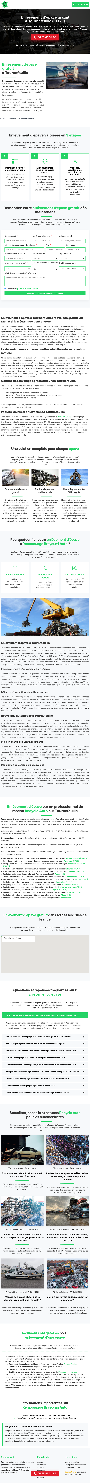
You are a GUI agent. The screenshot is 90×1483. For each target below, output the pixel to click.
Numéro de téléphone (41, 236)
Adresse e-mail (65, 236)
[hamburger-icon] (67, 4)
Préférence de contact (68, 263)
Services (40, 1467)
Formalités (41, 1465)
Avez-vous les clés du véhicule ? (45, 263)
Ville (48, 245)
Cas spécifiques (16, 1168)
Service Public (70, 1364)
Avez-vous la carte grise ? (15, 263)
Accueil (2, 118)
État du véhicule (38, 254)
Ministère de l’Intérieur (67, 1372)
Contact (40, 1478)
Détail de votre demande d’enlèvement (20, 273)
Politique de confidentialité (75, 1465)
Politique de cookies (73, 1467)
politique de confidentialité (28, 289)
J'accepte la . (22, 289)
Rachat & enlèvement (61, 1229)
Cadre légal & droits (17, 1229)
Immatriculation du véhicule (15, 254)
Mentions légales (72, 1462)
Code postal (71, 245)
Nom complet (10, 236)
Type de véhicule (66, 254)
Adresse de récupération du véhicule (20, 245)
